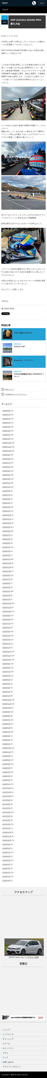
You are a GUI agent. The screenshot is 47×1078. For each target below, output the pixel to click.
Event (12, 308)
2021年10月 (6, 611)
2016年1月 (6, 876)
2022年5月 (6, 587)
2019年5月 (6, 728)
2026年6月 (6, 419)
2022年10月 (6, 571)
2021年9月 (6, 615)
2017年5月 (6, 816)
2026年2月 (6, 435)
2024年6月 (6, 499)
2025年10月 (6, 451)
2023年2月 (6, 555)
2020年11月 (6, 656)
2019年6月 (6, 724)
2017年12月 (6, 788)
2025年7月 (6, 463)
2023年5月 (6, 543)
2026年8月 (6, 411)
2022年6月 (6, 583)
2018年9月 (6, 756)
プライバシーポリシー (12, 1067)
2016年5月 (6, 860)
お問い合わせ (8, 1062)
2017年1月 (6, 828)
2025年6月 (6, 467)
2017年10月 (6, 796)
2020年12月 (6, 652)
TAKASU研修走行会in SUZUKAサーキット (29, 375)
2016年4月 (6, 864)
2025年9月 (6, 455)
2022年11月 (6, 567)
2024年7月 (6, 495)
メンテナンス (8, 1034)
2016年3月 (6, 868)
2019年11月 (6, 704)
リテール (6, 1043)
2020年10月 (6, 660)
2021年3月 (6, 639)
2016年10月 (6, 840)
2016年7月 (6, 852)
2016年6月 (6, 856)
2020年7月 (6, 672)
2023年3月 (6, 551)
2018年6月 (6, 764)
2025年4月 (6, 475)
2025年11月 (6, 447)
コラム (5, 1053)
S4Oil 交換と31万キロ (23, 333)
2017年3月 (6, 820)
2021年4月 (6, 636)
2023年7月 (6, 535)
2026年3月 (6, 431)
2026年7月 (6, 415)
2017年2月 (6, 824)
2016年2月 (6, 872)
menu (42, 3)
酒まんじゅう (9, 389)
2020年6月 (6, 676)
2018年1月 (6, 784)
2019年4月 (6, 732)
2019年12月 (6, 700)
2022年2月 (6, 595)
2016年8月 (6, 848)
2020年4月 (6, 684)
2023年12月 (6, 515)
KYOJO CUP (19, 346)
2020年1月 (6, 696)
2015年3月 (6, 880)
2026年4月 (6, 427)
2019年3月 (6, 736)
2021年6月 (6, 627)
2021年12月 (6, 603)
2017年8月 (6, 804)
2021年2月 (6, 644)
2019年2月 (6, 740)
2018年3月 (6, 776)
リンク (5, 1057)
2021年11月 (6, 607)
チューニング (8, 1039)
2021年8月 (6, 619)
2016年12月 (6, 832)
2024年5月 (6, 503)
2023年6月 (6, 539)
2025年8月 (6, 459)
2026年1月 (6, 439)
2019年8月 (6, 716)
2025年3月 (6, 479)
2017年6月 (6, 812)
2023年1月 (6, 559)
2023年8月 (6, 531)
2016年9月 (6, 844)
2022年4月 (6, 591)
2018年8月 (6, 760)
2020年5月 (6, 680)
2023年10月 (6, 523)
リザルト (5, 301)
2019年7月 (6, 720)
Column (6, 308)
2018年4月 (6, 772)
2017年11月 (6, 792)
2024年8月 (6, 491)
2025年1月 (6, 487)
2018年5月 (6, 768)
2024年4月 (6, 507)
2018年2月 (6, 780)
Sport (12, 1075)
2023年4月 (6, 547)
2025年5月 (6, 471)
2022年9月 (6, 575)
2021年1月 (6, 648)
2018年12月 (6, 748)
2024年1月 (6, 511)
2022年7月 (6, 579)
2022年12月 (6, 563)
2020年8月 (6, 668)
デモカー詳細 (33, 957)
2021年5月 (6, 631)
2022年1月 (6, 599)
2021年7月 (6, 624)
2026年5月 (6, 423)
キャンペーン (8, 1048)
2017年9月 (6, 800)
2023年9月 (6, 527)
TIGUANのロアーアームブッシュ (16, 394)
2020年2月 (6, 692)
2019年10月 (6, 708)
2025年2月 (6, 483)
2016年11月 (6, 836)
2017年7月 (6, 808)
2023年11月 (6, 519)
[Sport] (11, 3)
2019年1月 (6, 744)
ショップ (6, 1030)
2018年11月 (6, 752)
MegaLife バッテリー (23, 360)
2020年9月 (6, 664)
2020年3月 (6, 688)
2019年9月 (6, 712)
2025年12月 (6, 443)
